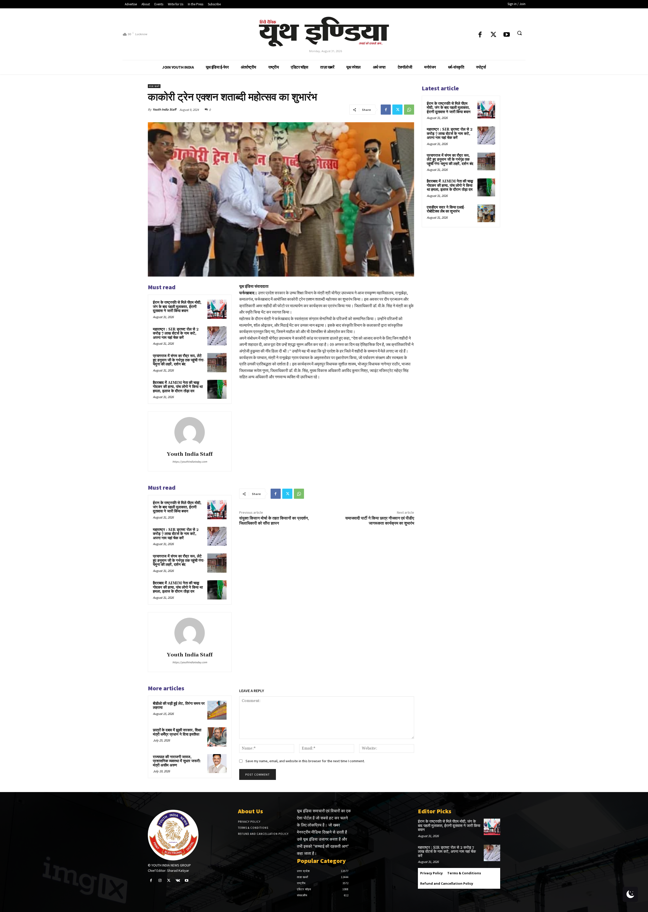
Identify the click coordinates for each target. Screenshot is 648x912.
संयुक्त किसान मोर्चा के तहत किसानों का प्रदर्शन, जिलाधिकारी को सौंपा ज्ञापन (274, 521)
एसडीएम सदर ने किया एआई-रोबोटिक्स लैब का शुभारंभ (446, 209)
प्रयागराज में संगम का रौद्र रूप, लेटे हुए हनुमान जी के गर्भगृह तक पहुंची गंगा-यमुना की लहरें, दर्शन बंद (179, 360)
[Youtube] (506, 35)
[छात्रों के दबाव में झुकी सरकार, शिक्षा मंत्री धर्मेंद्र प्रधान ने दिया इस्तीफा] (217, 737)
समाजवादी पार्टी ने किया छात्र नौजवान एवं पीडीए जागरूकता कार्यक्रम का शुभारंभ (379, 521)
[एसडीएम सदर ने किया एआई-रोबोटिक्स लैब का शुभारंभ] (486, 213)
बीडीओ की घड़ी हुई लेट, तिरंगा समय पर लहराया (179, 705)
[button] (519, 33)
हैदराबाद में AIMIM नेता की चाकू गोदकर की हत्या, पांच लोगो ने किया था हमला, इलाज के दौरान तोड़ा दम (178, 386)
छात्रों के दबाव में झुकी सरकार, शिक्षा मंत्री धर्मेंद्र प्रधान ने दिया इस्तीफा (177, 732)
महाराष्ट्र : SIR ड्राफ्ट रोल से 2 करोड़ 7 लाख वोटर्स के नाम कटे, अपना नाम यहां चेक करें (176, 333)
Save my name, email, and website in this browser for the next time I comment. (305, 761)
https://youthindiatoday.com (189, 461)
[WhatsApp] (409, 110)
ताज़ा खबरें (154, 86)
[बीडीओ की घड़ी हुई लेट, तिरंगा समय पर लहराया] (217, 710)
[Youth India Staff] (189, 432)
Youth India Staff (164, 109)
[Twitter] (493, 35)
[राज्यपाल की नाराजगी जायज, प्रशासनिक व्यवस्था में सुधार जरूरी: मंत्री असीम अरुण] (217, 763)
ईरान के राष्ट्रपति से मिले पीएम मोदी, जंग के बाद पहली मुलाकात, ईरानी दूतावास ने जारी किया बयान (177, 306)
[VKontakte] (178, 880)
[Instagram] (160, 880)
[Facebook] (480, 35)
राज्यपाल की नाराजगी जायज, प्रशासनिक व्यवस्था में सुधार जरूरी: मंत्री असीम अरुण (177, 761)
